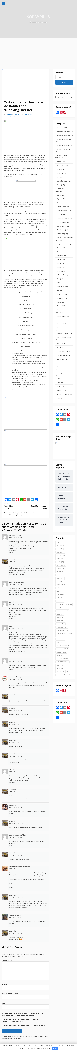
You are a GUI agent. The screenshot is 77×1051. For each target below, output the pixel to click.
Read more (46, 1048)
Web (3, 1003)
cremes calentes (62, 218)
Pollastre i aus (61, 316)
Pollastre (60, 639)
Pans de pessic (62, 286)
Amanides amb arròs (64, 132)
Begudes (60, 169)
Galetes (59, 248)
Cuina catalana (61, 222)
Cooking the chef (12, 162)
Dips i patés (61, 230)
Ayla (10, 770)
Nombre (5, 984)
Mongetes (60, 271)
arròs (60, 549)
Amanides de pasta (63, 145)
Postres (16, 117)
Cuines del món (62, 226)
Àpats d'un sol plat (63, 675)
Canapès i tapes (62, 181)
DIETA (60, 571)
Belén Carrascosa (15, 582)
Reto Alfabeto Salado (64, 338)
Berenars (13, 515)
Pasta (59, 290)
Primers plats (62, 649)
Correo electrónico (10, 994)
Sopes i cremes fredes (64, 367)
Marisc (59, 263)
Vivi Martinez (13, 915)
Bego (11, 626)
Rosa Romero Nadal (15, 835)
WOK (68, 671)
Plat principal (62, 627)
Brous (59, 177)
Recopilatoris (61, 652)
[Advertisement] (38, 51)
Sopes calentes (62, 359)
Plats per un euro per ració (64, 635)
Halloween (60, 588)
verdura (60, 671)
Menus (59, 267)
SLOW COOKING (63, 662)
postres (24, 515)
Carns (59, 185)
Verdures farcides (63, 394)
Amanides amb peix (63, 135)
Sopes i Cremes (62, 363)
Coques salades (62, 210)
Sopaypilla (38, 16)
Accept (54, 1048)
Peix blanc (60, 298)
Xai (58, 398)
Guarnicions (61, 585)
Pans (58, 283)
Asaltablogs (61, 165)
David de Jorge (35, 155)
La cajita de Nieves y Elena (18, 867)
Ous (58, 279)
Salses (59, 343)
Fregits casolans (62, 244)
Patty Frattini (13, 535)
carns (60, 558)
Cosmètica (60, 214)
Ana (10, 166)
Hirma (9, 114)
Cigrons (59, 199)
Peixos (59, 306)
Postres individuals (63, 645)
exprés (60, 578)
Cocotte (60, 562)
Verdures (60, 390)
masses (60, 594)
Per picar (61, 624)
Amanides (60, 128)
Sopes (60, 665)
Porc (58, 320)
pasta (60, 614)
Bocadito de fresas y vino (39, 506)
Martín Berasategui (31, 232)
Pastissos (11, 117)
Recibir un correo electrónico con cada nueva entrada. (24, 1026)
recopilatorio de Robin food (21, 168)
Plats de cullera (62, 630)
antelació (7, 515)
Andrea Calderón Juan (16, 677)
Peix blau (60, 302)
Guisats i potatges (63, 252)
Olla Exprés (61, 275)
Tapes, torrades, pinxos (65, 373)
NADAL (19, 515)
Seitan (59, 347)
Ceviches (60, 195)
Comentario (7, 960)
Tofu (58, 379)
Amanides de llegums (64, 139)
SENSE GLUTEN (62, 658)
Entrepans (60, 234)
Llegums (60, 255)
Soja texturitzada (62, 355)
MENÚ (60, 598)
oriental (60, 604)
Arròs (59, 162)
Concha (11, 659)
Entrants (60, 575)
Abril (5, 166)
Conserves (60, 203)
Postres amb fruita (63, 328)
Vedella (59, 383)
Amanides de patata (63, 149)
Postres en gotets (63, 334)
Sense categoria (62, 351)
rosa (10, 602)
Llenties (59, 259)
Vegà (58, 386)
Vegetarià (61, 668)
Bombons (60, 173)
